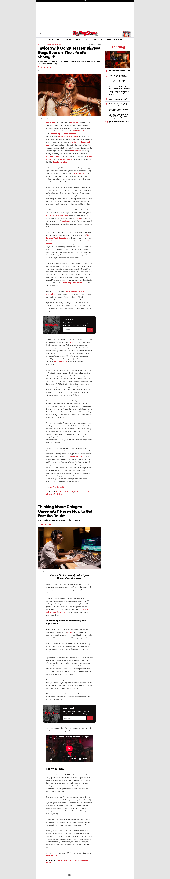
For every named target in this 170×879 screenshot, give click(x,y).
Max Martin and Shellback (57, 215)
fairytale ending (60, 162)
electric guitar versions (73, 283)
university (49, 862)
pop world (74, 122)
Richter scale (78, 131)
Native (86, 860)
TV (86, 39)
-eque (61, 361)
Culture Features (54, 503)
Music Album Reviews (54, 44)
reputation (65, 221)
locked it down (52, 156)
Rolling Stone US (57, 487)
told (71, 342)
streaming (55, 134)
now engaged (66, 159)
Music (59, 39)
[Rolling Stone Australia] (85, 35)
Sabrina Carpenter (75, 456)
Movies (78, 39)
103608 (59, 860)
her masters (75, 151)
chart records (70, 134)
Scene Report (97, 39)
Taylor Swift (51, 122)
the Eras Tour (80, 173)
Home (39, 44)
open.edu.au (51, 856)
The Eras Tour (79, 492)
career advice (67, 860)
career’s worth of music (68, 136)
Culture (68, 39)
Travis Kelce (58, 494)
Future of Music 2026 (114, 39)
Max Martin (60, 492)
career (70, 632)
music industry (78, 860)
